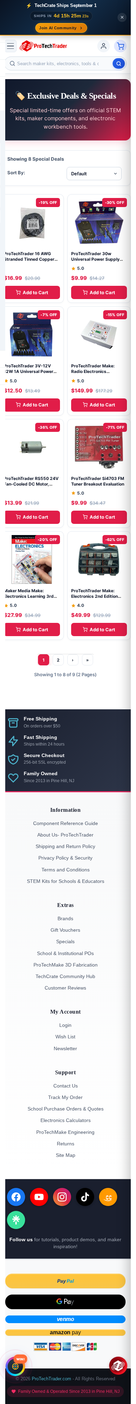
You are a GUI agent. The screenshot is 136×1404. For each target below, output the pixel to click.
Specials (65, 941)
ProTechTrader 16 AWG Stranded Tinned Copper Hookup (29, 259)
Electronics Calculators (65, 1120)
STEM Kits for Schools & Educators (65, 881)
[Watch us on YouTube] (39, 1197)
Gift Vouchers (65, 930)
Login (65, 1025)
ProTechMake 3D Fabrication (65, 965)
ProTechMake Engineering (65, 1132)
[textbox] (65, 63)
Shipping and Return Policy (65, 846)
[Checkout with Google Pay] (65, 1302)
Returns (65, 1143)
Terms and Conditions (65, 869)
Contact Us (65, 1086)
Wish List (65, 1036)
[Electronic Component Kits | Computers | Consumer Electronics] (43, 46)
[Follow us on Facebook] (16, 1197)
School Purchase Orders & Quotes (66, 1109)
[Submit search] (119, 63)
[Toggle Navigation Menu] (10, 46)
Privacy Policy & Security (65, 858)
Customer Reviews (65, 988)
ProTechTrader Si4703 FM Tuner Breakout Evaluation (97, 481)
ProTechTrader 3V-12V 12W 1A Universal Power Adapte (28, 371)
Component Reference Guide (65, 823)
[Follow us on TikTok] (85, 1197)
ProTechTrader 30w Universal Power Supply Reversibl (95, 259)
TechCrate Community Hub (65, 976)
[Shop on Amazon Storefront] (108, 1197)
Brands (65, 918)
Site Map (65, 1155)
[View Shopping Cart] (120, 46)
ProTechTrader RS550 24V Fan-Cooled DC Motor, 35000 (31, 484)
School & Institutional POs (65, 953)
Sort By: (16, 172)
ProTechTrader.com (51, 1378)
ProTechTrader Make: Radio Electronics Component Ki (93, 371)
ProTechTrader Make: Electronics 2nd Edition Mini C (94, 596)
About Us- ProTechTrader (65, 835)
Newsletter (65, 1048)
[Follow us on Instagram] (62, 1197)
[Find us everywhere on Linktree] (16, 1220)
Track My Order (65, 1097)
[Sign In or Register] (103, 46)
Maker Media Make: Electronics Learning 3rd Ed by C (29, 596)
